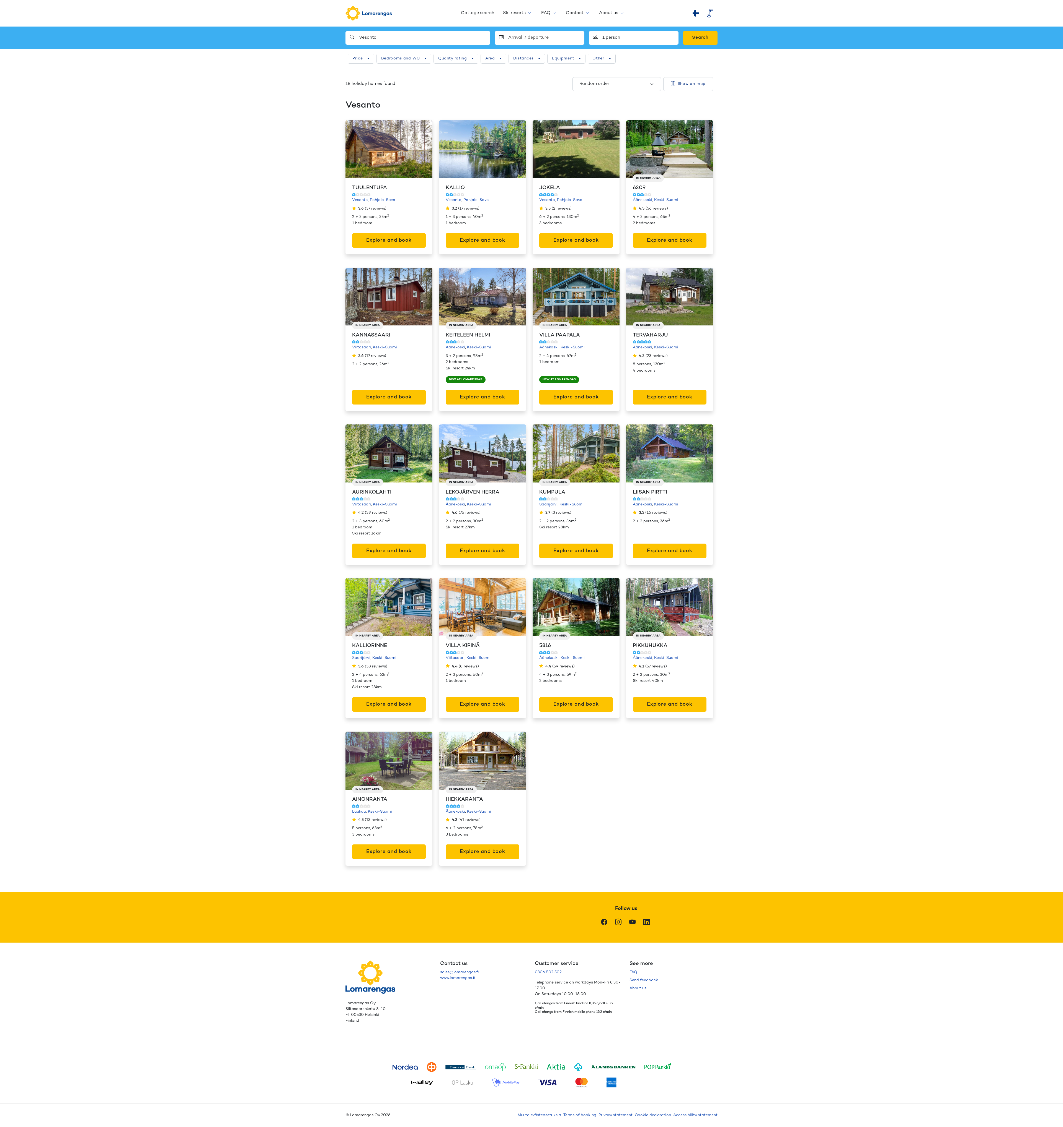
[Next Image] (422, 149)
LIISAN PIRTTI (650, 492)
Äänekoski (642, 200)
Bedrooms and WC (400, 58)
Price (357, 58)
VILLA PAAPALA (559, 335)
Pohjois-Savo (382, 200)
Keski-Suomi (666, 200)
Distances (523, 58)
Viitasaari (361, 347)
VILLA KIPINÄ (463, 645)
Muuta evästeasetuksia (539, 1115)
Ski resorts (514, 13)
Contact (575, 13)
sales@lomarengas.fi (459, 972)
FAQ (545, 13)
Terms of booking (579, 1115)
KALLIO (455, 188)
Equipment (563, 58)
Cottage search (477, 13)
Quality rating (452, 58)
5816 (545, 645)
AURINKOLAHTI (371, 492)
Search (700, 37)
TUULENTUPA (369, 188)
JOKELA (549, 188)
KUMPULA (552, 492)
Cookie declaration (653, 1115)
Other (598, 58)
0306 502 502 (548, 972)
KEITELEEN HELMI (468, 335)
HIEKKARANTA (464, 799)
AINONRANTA (369, 799)
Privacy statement (615, 1115)
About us (608, 13)
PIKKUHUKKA (650, 645)
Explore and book (389, 240)
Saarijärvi (548, 504)
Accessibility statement (695, 1115)
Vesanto (360, 200)
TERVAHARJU (650, 335)
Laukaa (359, 812)
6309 (639, 188)
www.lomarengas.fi (457, 978)
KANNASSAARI (371, 335)
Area (490, 58)
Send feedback (643, 980)
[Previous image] (355, 149)
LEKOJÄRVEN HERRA (472, 492)
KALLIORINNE (369, 645)
